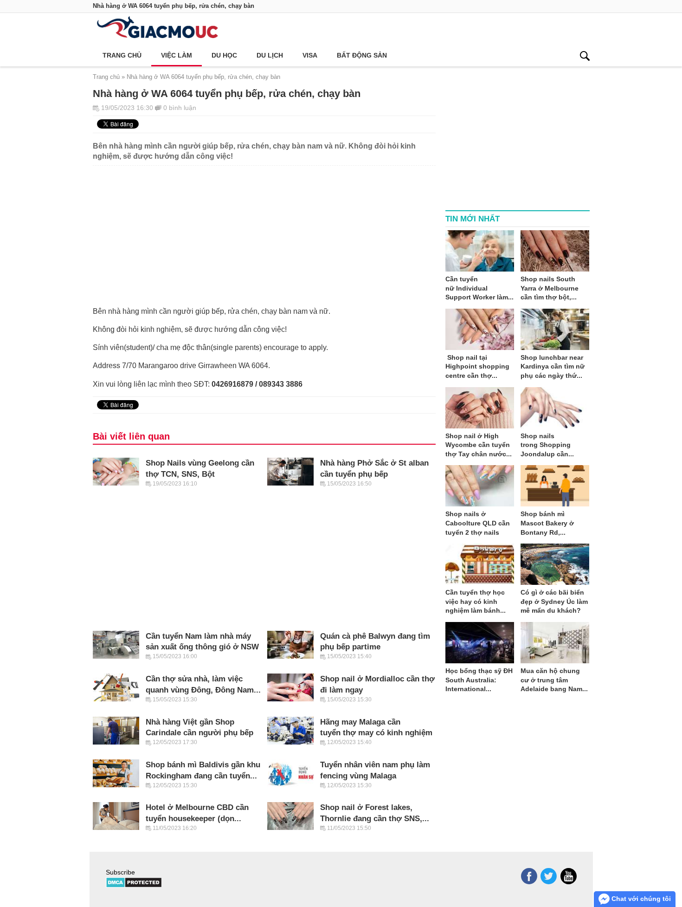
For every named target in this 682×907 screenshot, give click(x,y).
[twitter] (548, 876)
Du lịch (270, 55)
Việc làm (176, 55)
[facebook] (529, 876)
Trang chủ (122, 55)
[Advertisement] (264, 231)
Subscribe (120, 872)
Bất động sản (362, 55)
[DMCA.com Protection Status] (134, 885)
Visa (309, 55)
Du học (224, 55)
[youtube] (568, 876)
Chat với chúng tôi (640, 898)
